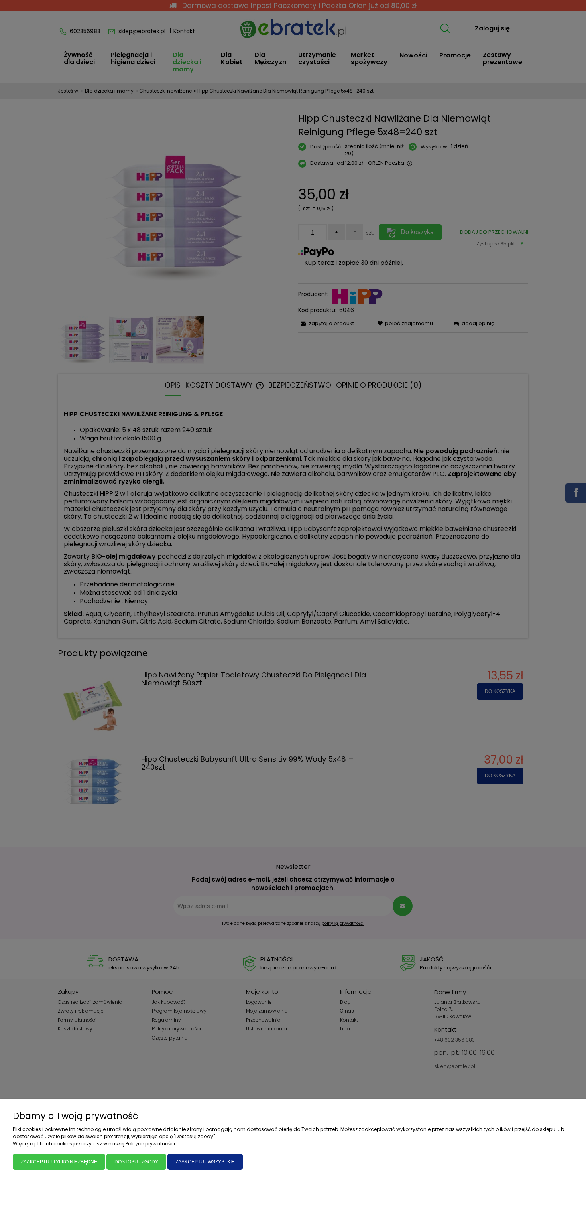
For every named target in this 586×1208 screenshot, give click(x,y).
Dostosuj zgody (136, 1162)
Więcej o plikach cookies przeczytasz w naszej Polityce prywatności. (94, 1143)
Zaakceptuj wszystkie (205, 1162)
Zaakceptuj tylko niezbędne (59, 1162)
